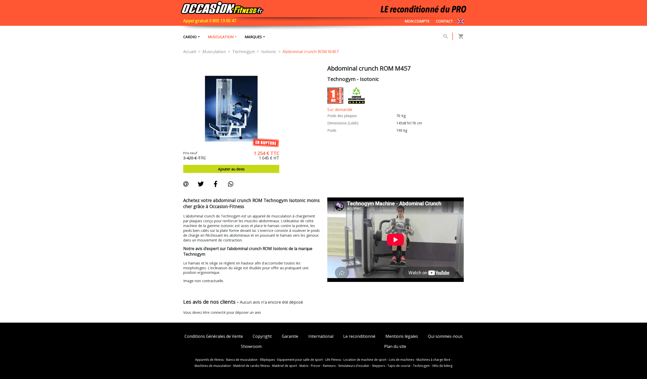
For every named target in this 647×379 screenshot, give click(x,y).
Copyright (262, 336)
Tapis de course (398, 366)
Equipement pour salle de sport (300, 360)
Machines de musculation (213, 366)
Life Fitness (333, 360)
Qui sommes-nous (445, 336)
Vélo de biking (442, 366)
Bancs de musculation (242, 360)
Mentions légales (401, 336)
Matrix (303, 366)
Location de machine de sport (364, 360)
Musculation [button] (221, 36)
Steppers (378, 366)
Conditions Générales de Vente (213, 336)
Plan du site (395, 346)
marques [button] (253, 36)
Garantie (290, 336)
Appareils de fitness (209, 360)
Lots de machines (401, 360)
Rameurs (329, 366)
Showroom (251, 346)
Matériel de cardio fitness (251, 366)
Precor (315, 366)
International (320, 336)
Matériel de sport (284, 366)
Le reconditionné (359, 336)
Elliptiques (267, 360)
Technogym (421, 366)
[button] (446, 36)
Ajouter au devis (231, 169)
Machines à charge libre (433, 360)
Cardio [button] (190, 36)
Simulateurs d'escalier (353, 366)
